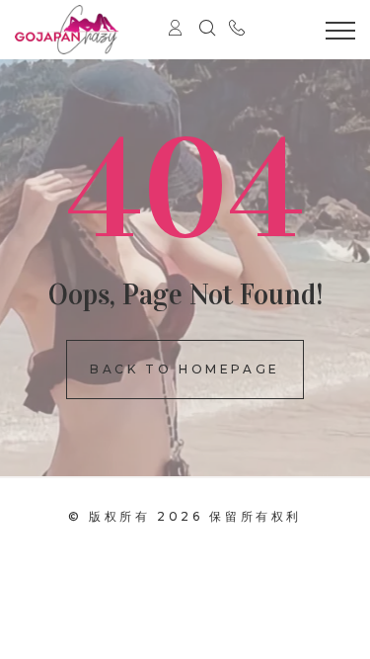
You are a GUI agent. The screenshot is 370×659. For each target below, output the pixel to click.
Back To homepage (185, 369)
